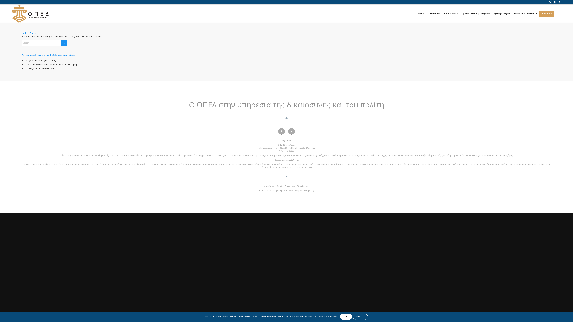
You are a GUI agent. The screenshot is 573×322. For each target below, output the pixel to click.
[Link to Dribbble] (555, 2)
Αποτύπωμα (269, 186)
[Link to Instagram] (559, 2)
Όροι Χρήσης (303, 186)
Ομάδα (280, 186)
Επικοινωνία (290, 186)
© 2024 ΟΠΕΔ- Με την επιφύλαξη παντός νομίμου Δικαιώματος (286, 190)
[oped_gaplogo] (30, 14)
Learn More (360, 317)
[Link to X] (550, 2)
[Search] (559, 14)
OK (346, 317)
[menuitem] (421, 14)
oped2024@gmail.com (307, 148)
